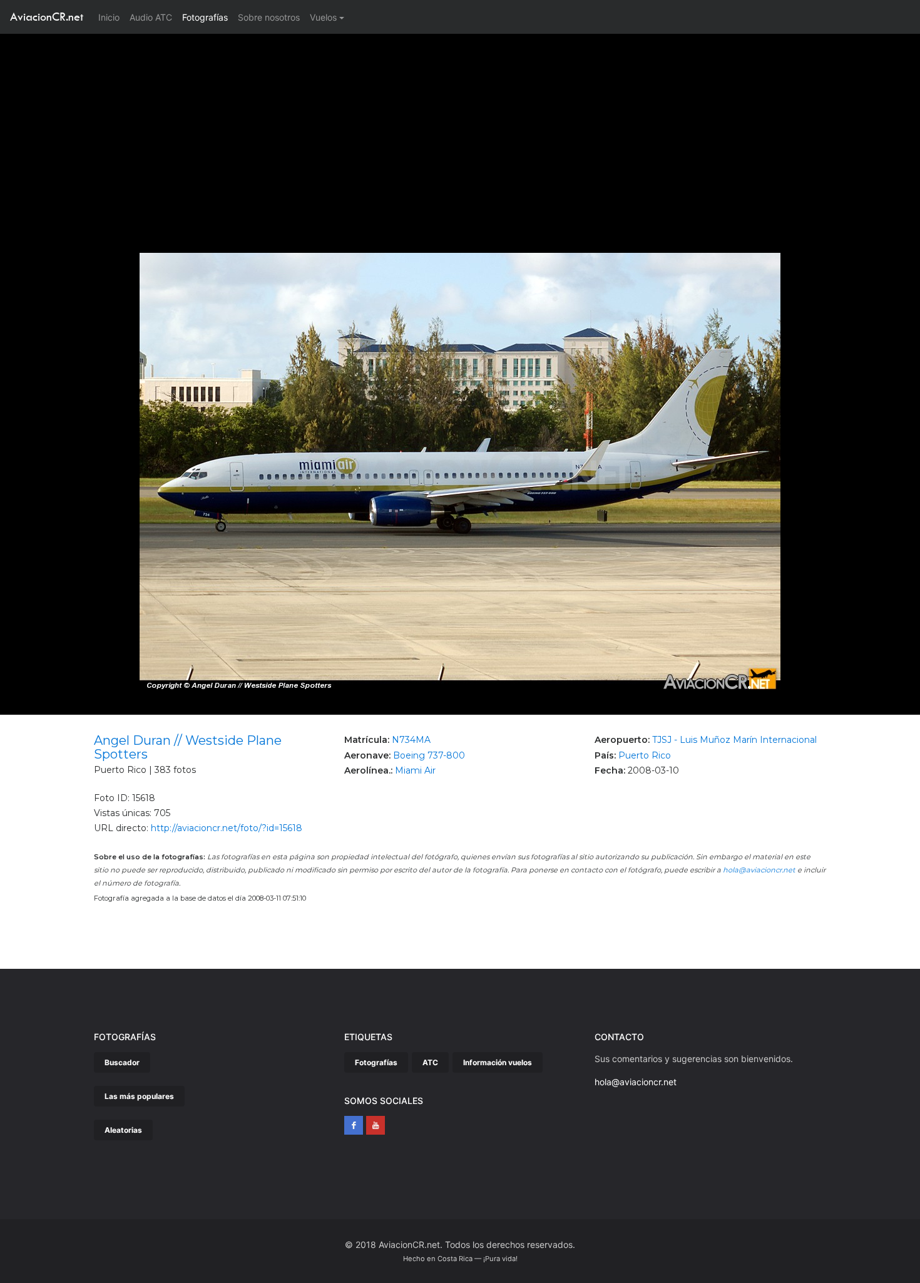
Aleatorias (123, 1130)
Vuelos (323, 17)
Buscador (122, 1062)
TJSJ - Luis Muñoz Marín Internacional (734, 739)
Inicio (111, 17)
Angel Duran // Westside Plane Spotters (188, 747)
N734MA (411, 739)
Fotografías (205, 17)
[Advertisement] (460, 127)
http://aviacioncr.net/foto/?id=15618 (226, 828)
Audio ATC (151, 17)
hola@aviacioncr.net (759, 870)
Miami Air (415, 770)
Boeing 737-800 (429, 755)
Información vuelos (497, 1062)
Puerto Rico (644, 755)
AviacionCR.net (46, 16)
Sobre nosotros (269, 17)
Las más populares (139, 1096)
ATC (430, 1062)
